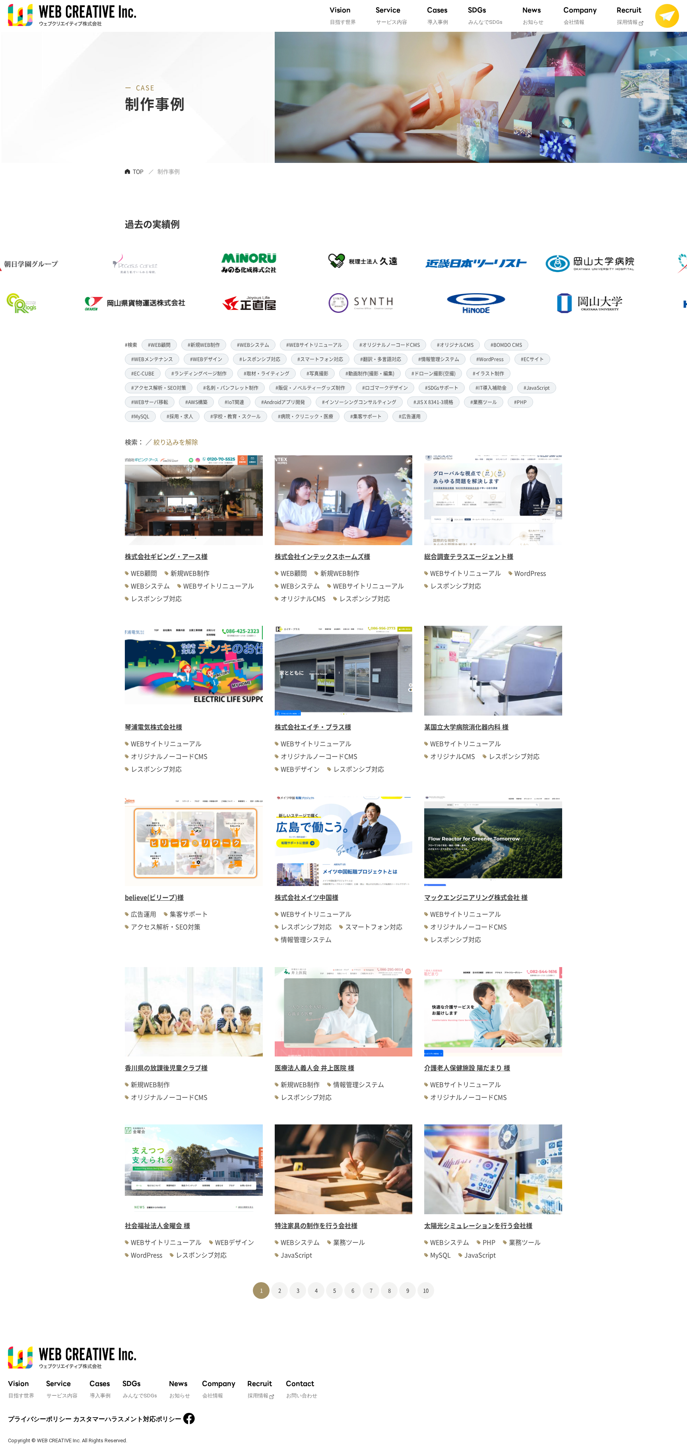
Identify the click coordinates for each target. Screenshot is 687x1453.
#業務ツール (483, 402)
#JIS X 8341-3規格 (433, 402)
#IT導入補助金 (491, 387)
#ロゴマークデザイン (385, 387)
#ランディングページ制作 (199, 373)
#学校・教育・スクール (235, 416)
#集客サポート (366, 416)
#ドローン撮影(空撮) (433, 373)
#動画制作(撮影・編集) (369, 373)
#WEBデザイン (206, 359)
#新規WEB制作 (204, 344)
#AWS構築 (196, 402)
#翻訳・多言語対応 (380, 359)
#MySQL (140, 416)
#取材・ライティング (266, 373)
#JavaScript (537, 387)
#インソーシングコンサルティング (359, 402)
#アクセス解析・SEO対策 (158, 387)
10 (426, 1290)
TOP (138, 171)
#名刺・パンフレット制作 (230, 387)
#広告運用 (410, 416)
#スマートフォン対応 (320, 359)
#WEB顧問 (159, 344)
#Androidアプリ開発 (283, 402)
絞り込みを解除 (175, 442)
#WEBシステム (253, 344)
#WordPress (490, 359)
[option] (82, 283)
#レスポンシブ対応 (259, 359)
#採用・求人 (180, 416)
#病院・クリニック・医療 (305, 416)
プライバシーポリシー (40, 1419)
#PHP (520, 402)
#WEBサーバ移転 (149, 402)
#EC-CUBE (142, 373)
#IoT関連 (234, 402)
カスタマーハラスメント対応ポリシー (127, 1419)
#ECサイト (532, 359)
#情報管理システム (438, 359)
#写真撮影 (317, 373)
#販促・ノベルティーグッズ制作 (310, 387)
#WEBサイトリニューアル (314, 344)
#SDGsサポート (441, 387)
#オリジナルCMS (455, 344)
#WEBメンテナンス (152, 359)
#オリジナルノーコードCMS (389, 344)
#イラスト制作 (488, 373)
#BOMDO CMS (506, 344)
